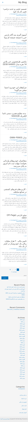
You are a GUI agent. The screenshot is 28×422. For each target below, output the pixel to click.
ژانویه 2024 (22, 328)
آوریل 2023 (22, 344)
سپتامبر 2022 (22, 357)
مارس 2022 (22, 370)
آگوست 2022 (22, 359)
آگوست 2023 (22, 336)
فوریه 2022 (22, 372)
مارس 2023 (22, 346)
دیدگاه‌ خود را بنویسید (22, 13)
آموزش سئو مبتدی (23, 412)
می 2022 (23, 365)
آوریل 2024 (22, 323)
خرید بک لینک (24, 398)
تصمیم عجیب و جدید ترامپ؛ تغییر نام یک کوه (16, 287)
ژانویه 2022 (22, 374)
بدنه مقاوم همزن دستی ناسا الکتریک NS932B (15, 299)
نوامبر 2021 (22, 378)
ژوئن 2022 (22, 363)
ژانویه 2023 (22, 349)
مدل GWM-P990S (18, 137)
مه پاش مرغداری (23, 395)
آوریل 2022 (22, 367)
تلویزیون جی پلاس (23, 402)
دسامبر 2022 (22, 351)
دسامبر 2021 (22, 376)
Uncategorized (14, 13)
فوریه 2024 (22, 326)
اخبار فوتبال (24, 409)
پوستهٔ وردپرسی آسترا (4, 418)
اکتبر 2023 (22, 332)
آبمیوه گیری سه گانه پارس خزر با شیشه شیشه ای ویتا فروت (15, 37)
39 (10, 269)
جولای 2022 (22, 361)
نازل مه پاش (24, 405)
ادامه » (25, 29)
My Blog (22, 2)
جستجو (25, 275)
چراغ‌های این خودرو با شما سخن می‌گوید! (16, 297)
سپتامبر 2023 (22, 334)
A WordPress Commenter (19, 309)
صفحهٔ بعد (14, 271)
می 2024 (23, 321)
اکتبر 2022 (22, 355)
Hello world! (9, 309)
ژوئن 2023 (22, 340)
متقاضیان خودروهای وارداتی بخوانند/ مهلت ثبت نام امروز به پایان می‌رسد (15, 163)
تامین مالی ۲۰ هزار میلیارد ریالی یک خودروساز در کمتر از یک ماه (15, 243)
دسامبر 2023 (22, 330)
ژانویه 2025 (22, 319)
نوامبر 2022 (22, 353)
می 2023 (23, 342)
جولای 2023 (22, 338)
